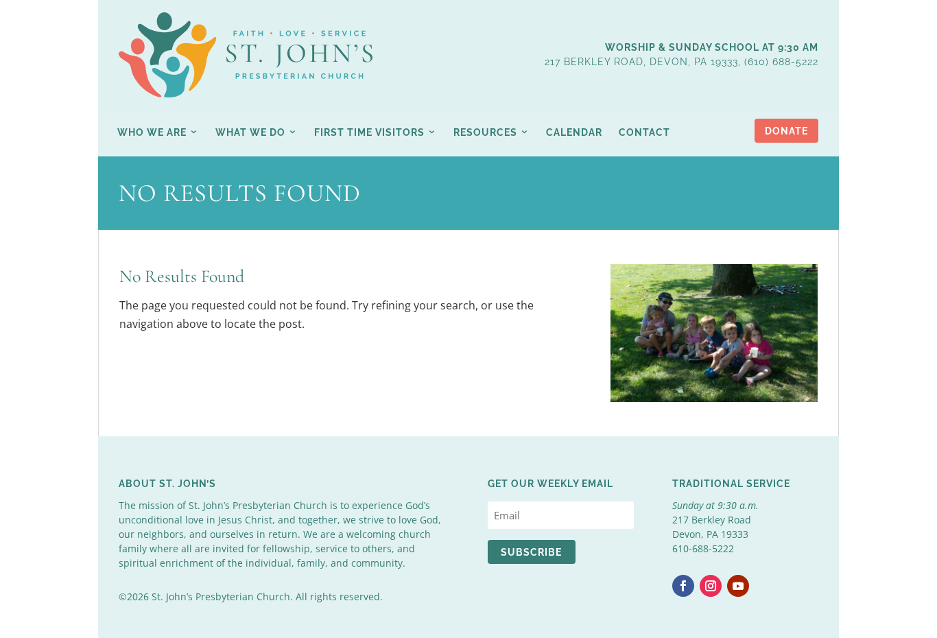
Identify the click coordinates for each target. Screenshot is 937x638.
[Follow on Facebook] (683, 586)
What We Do (250, 132)
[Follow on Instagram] (711, 586)
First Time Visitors (369, 132)
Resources (485, 132)
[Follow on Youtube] (738, 586)
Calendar (574, 132)
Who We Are (152, 132)
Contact (644, 132)
